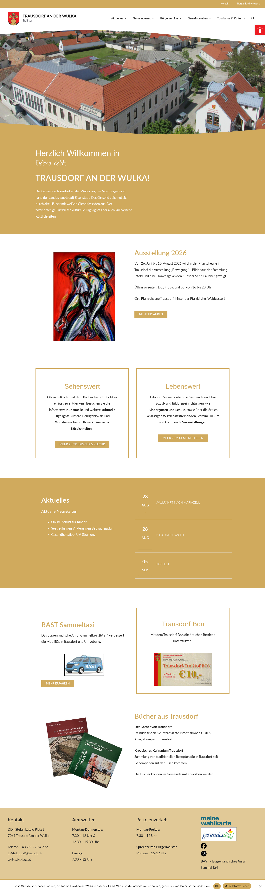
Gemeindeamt (142, 18)
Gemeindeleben (198, 18)
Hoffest (162, 564)
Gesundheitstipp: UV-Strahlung (73, 534)
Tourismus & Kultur (229, 18)
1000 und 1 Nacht (170, 535)
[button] (260, 30)
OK (217, 886)
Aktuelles (117, 18)
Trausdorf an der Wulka (49, 16)
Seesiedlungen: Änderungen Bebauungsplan (82, 528)
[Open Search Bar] (253, 18)
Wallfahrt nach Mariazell (178, 502)
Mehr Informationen (237, 886)
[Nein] (260, 886)
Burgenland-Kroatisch (249, 4)
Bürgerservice (169, 18)
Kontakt (225, 4)
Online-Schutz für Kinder (69, 522)
